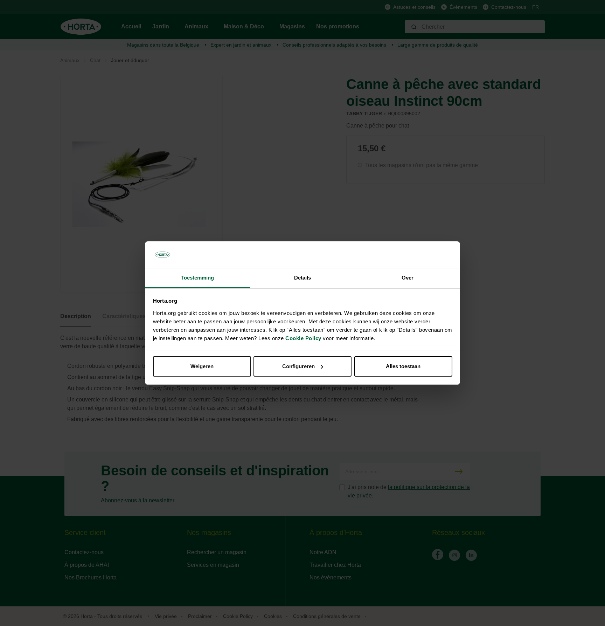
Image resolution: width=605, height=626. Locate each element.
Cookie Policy (303, 338)
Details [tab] (302, 278)
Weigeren (202, 366)
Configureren (298, 366)
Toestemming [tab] (197, 278)
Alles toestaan (403, 366)
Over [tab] (407, 278)
